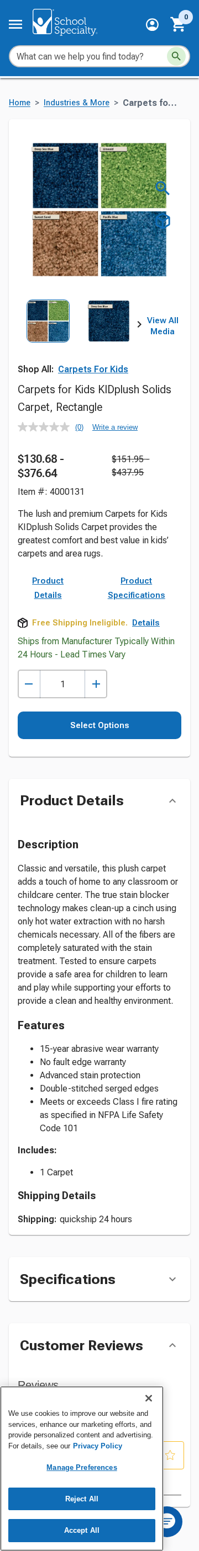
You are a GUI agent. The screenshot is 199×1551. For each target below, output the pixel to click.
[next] (139, 326)
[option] (48, 337)
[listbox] (78, 337)
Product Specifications (136, 588)
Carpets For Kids (93, 369)
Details (146, 623)
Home (19, 103)
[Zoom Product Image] (162, 188)
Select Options (99, 725)
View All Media (163, 325)
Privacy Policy (97, 1446)
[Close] (149, 1398)
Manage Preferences (81, 1467)
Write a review (115, 427)
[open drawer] (15, 24)
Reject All (81, 1499)
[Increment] (96, 684)
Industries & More (76, 103)
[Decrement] (29, 684)
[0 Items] (178, 24)
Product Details (48, 588)
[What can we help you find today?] (176, 56)
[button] (152, 24)
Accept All (82, 1530)
